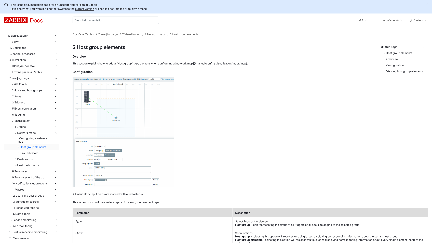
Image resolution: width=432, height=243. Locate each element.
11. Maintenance (19, 238)
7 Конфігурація (19, 78)
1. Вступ (14, 41)
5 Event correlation (24, 108)
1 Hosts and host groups (27, 90)
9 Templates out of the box (29, 177)
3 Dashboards (24, 159)
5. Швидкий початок (22, 66)
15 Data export (21, 213)
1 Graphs (20, 126)
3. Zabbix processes (22, 54)
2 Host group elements (32, 147)
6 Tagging (18, 114)
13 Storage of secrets (25, 201)
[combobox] (116, 20)
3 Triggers (18, 102)
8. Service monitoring (22, 220)
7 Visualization (21, 120)
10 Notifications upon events (30, 183)
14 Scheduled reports (25, 207)
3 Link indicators (28, 153)
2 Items (16, 96)
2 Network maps (25, 132)
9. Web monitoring (21, 226)
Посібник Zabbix (17, 35)
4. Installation (17, 60)
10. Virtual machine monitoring (28, 232)
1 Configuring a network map (32, 140)
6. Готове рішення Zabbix (25, 72)
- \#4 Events (20, 84)
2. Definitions (17, 47)
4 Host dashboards (27, 165)
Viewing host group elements (404, 71)
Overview (392, 59)
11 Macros (18, 189)
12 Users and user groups (28, 195)
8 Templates (20, 171)
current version (84, 8)
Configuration (395, 65)
